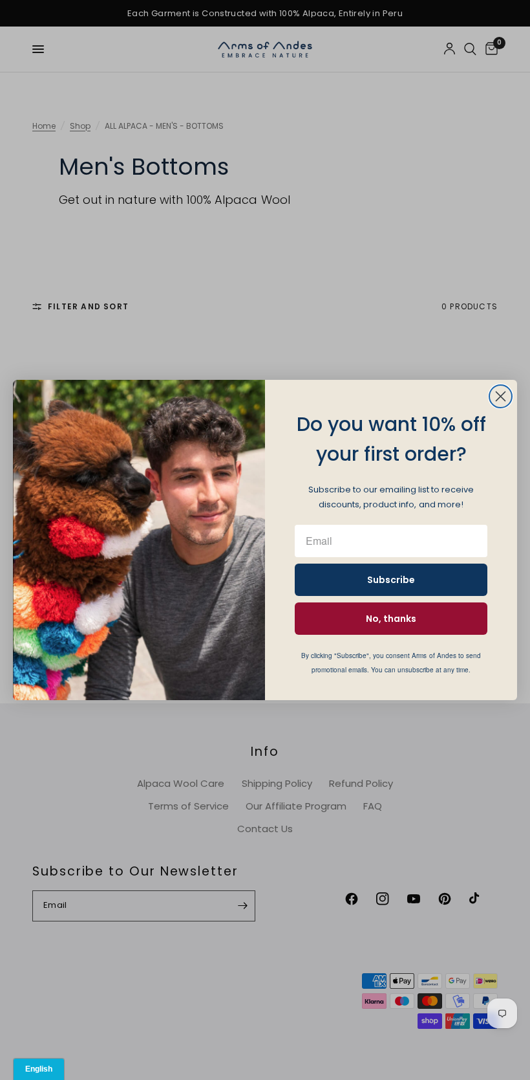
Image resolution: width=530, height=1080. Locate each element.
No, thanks (391, 618)
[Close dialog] (500, 396)
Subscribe (391, 579)
